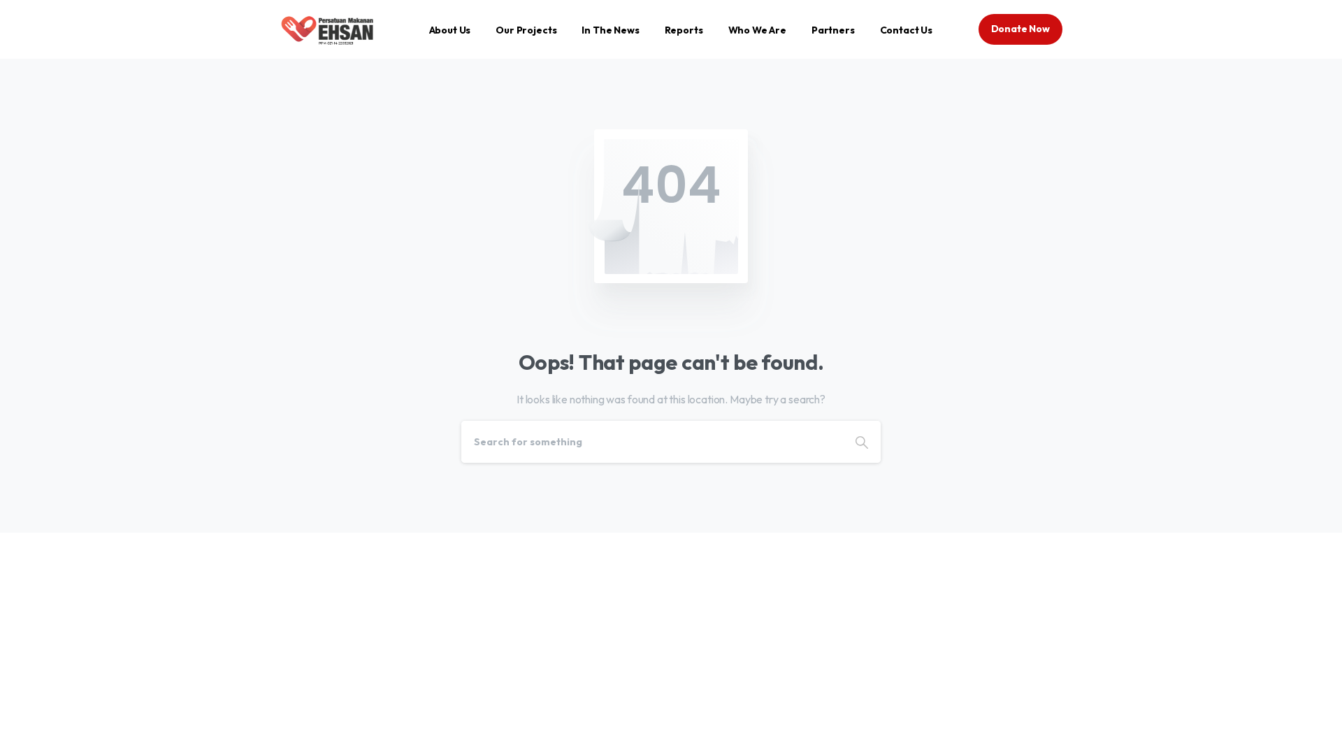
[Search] (862, 442)
